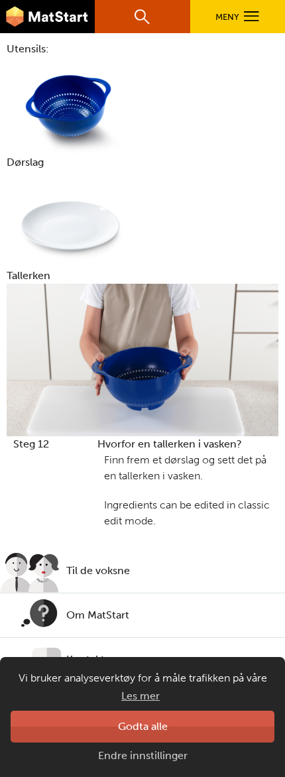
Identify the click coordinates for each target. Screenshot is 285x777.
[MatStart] (47, 16)
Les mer (140, 695)
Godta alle (143, 726)
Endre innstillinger (143, 755)
